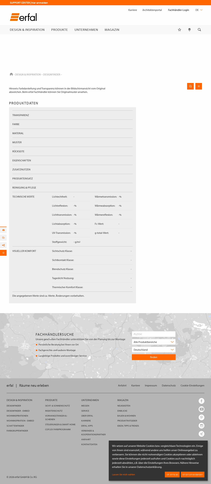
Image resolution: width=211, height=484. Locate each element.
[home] (23, 17)
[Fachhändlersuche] (189, 29)
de (197, 10)
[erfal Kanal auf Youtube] (201, 409)
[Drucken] (3, 230)
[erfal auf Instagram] (201, 426)
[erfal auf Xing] (201, 434)
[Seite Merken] (198, 86)
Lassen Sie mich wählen (123, 474)
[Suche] (199, 29)
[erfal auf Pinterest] (201, 417)
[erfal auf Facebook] (201, 401)
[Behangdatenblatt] (190, 86)
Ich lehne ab (172, 474)
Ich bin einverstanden (192, 474)
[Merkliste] (179, 29)
